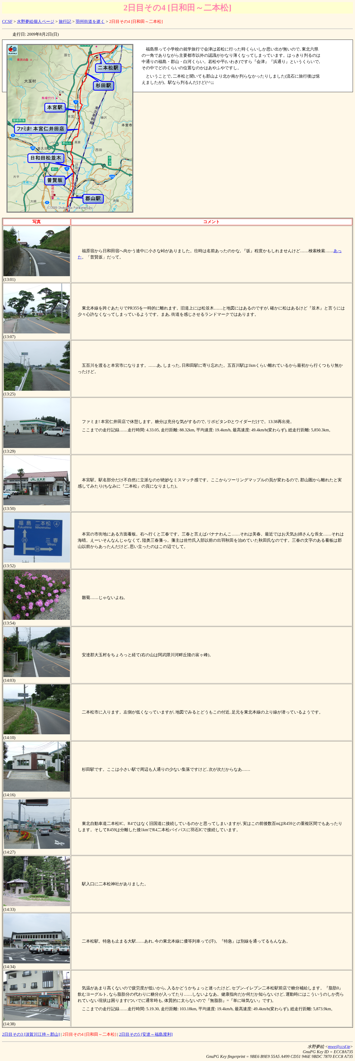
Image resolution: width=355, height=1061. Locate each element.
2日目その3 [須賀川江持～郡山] (31, 1034)
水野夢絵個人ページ (35, 21)
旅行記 (65, 21)
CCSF (7, 21)
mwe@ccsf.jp (339, 1046)
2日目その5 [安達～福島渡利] (146, 1034)
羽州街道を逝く (90, 21)
